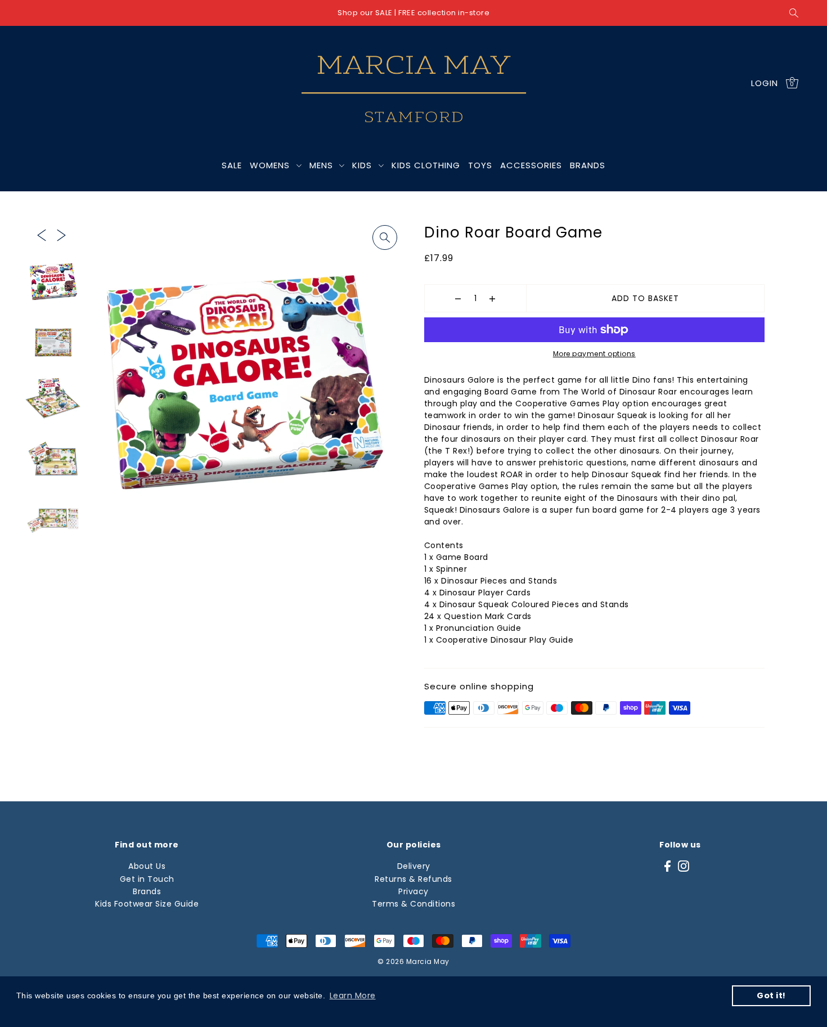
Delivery (413, 866)
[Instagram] (683, 866)
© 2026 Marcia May (413, 961)
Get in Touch (147, 879)
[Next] (61, 234)
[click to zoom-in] (384, 237)
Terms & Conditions (413, 903)
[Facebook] (667, 866)
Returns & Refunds (413, 879)
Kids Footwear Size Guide (147, 903)
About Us (146, 866)
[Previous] (41, 234)
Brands (147, 891)
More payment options (594, 353)
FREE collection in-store (443, 12)
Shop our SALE (365, 12)
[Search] (793, 13)
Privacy (413, 891)
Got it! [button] (771, 995)
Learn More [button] (353, 995)
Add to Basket (645, 298)
